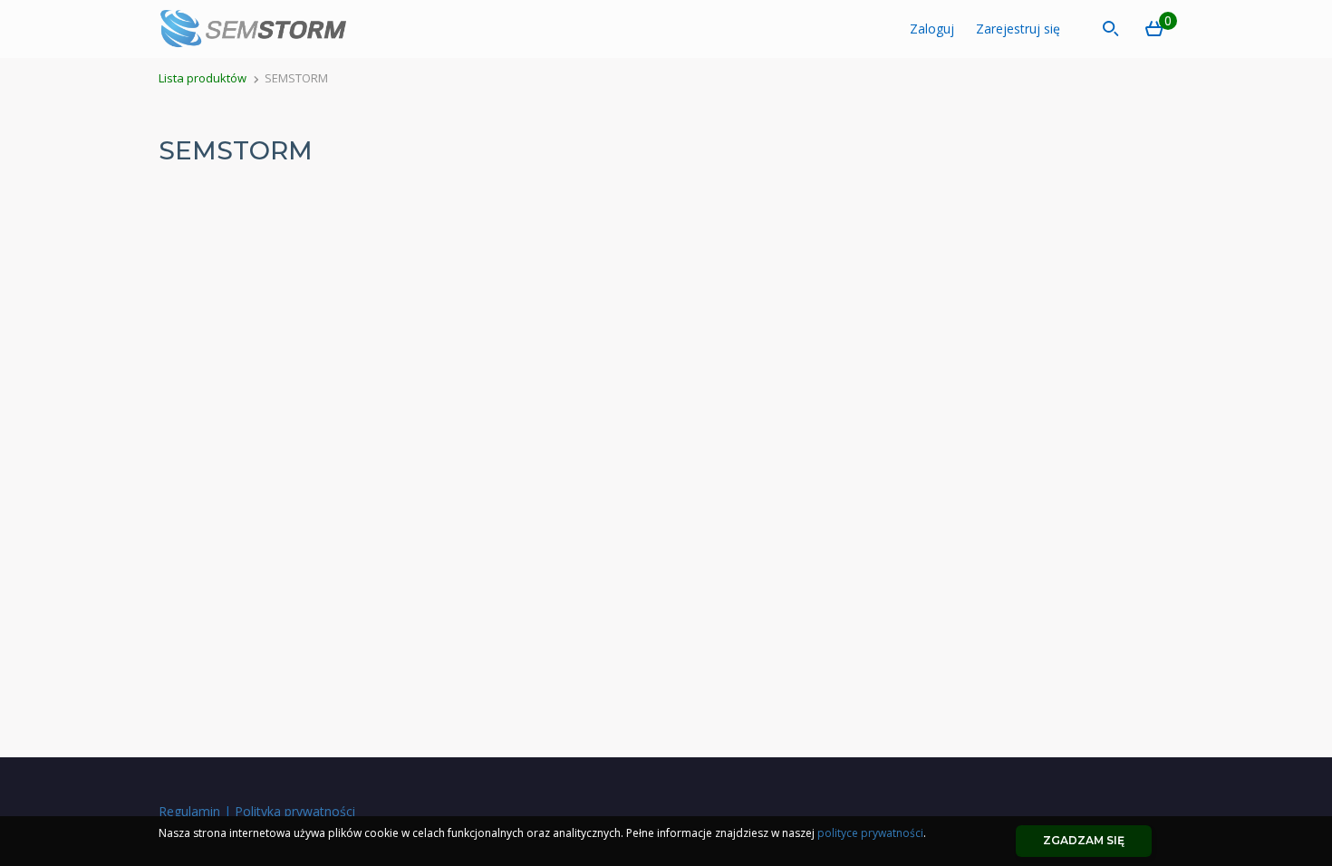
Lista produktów (202, 78)
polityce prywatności (870, 833)
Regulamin (189, 811)
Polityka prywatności (295, 811)
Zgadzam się (1083, 840)
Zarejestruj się (1018, 28)
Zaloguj (932, 28)
